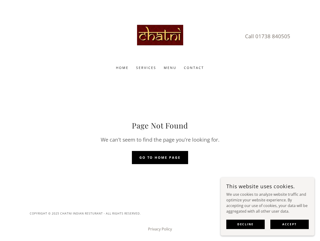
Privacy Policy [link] (160, 229)
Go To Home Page (160, 157)
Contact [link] (194, 67)
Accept (289, 224)
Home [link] (122, 67)
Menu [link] (170, 67)
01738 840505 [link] (272, 36)
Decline (245, 224)
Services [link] (146, 67)
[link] (160, 35)
